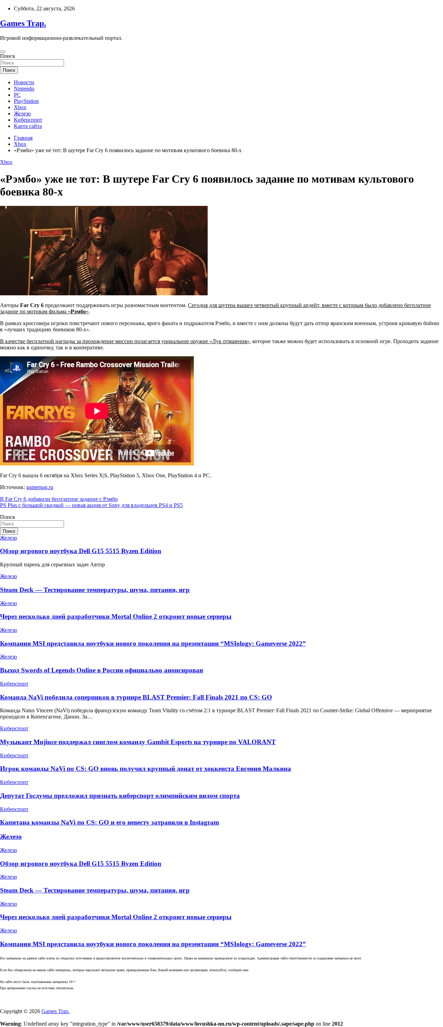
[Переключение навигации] (3, 52)
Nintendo (24, 89)
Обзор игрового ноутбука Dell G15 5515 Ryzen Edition (80, 551)
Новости (24, 82)
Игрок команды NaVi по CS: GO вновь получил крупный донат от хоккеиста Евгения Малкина (145, 768)
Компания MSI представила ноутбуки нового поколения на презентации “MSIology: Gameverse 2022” (153, 643)
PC (17, 95)
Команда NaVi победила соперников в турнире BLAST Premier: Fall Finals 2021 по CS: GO (136, 697)
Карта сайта (28, 126)
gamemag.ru (39, 487)
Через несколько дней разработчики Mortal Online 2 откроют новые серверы (116, 616)
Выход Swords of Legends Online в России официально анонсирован (101, 670)
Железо (22, 113)
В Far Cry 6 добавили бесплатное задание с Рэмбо (59, 499)
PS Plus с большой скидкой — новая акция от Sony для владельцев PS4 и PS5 (91, 505)
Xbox (20, 107)
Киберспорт (28, 120)
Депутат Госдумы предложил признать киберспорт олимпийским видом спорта (120, 795)
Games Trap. (23, 23)
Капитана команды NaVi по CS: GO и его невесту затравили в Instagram (109, 822)
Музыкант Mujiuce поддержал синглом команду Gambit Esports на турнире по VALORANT (138, 742)
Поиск (7, 56)
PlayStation (26, 101)
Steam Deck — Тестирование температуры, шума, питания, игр (95, 589)
